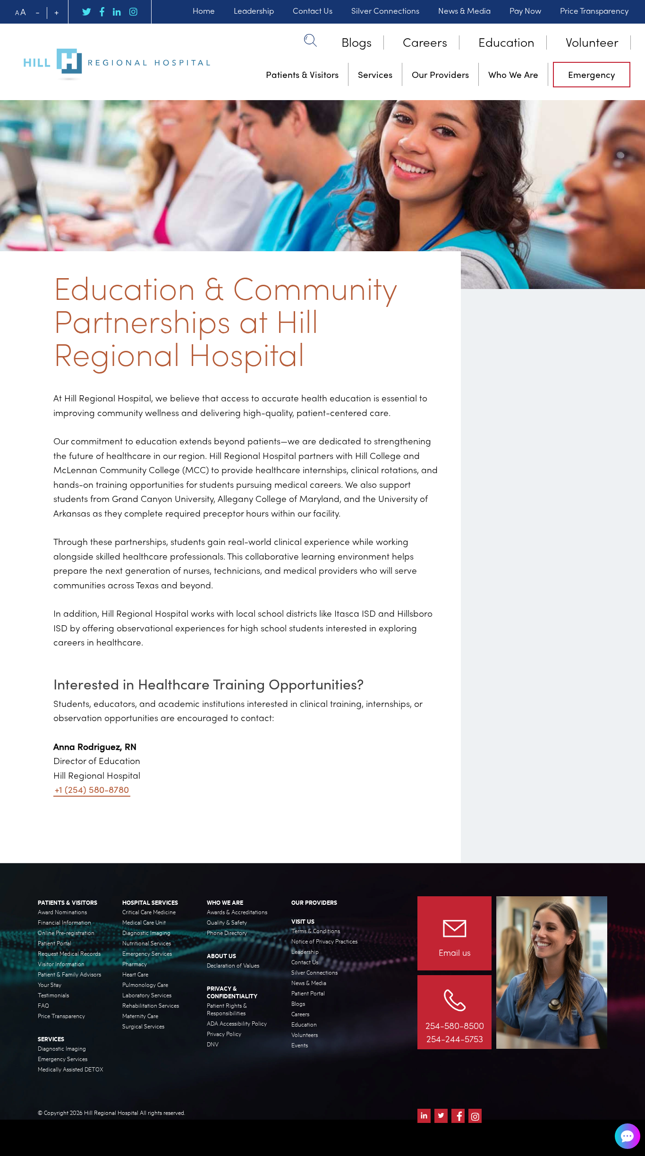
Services (375, 74)
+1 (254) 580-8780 (92, 789)
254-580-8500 (454, 1025)
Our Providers (440, 74)
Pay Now (525, 10)
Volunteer (592, 41)
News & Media (464, 10)
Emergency (591, 74)
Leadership (254, 10)
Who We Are (513, 74)
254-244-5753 (454, 1038)
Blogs (356, 41)
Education (506, 41)
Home (204, 10)
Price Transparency (594, 10)
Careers (425, 41)
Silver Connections (385, 10)
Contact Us (312, 10)
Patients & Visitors (302, 74)
